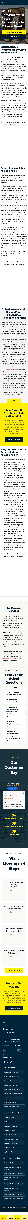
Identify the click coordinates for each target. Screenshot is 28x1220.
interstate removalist (9, 658)
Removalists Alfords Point (12, 1089)
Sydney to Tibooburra (11, 1143)
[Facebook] (4, 1062)
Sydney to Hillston (9, 1117)
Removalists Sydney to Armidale (13, 1163)
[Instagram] (7, 1062)
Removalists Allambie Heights (13, 1093)
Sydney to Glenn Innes (11, 1139)
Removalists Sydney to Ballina (13, 1194)
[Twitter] (10, 1062)
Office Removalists (12, 370)
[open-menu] (24, 2)
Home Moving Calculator (15, 32)
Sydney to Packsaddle (11, 1134)
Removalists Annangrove (11, 1098)
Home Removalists (14, 110)
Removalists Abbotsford (11, 1076)
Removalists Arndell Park (11, 1106)
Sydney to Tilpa (9, 1152)
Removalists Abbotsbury (11, 1072)
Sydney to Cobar (9, 1147)
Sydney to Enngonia (10, 1122)
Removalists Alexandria (11, 1085)
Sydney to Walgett (9, 1130)
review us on (12, 788)
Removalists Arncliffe (10, 1102)
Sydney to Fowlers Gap (11, 1126)
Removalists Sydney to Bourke (13, 1173)
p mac (10, 793)
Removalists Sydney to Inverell (13, 1184)
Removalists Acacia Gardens (12, 1081)
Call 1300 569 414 (15, 36)
